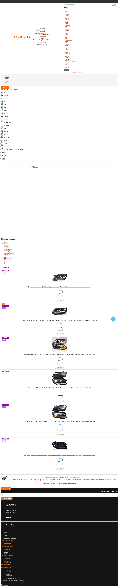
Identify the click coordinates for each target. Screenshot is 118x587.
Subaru (67, 55)
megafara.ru (43, 36)
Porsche (67, 48)
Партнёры (6, 552)
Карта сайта (6, 544)
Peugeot (67, 46)
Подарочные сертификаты (9, 550)
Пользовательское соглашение (10, 536)
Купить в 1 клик (60, 285)
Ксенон (67, 63)
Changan (67, 15)
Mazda (67, 38)
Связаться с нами (7, 543)
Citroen (67, 19)
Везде (67, 10)
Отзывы (7, 81)
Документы (6, 553)
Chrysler (67, 18)
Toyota (67, 59)
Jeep (67, 31)
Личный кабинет (7, 558)
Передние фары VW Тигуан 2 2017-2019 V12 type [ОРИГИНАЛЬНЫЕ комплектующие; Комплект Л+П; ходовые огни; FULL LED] (59, 387)
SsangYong (68, 53)
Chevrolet (6, 97)
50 (4, 262)
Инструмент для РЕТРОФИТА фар (72, 61)
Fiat (67, 22)
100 (4, 265)
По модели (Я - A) (7, 255)
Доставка (6, 532)
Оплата (5, 534)
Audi (67, 11)
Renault (67, 50)
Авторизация (114, 5)
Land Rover (6, 118)
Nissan (67, 44)
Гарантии (7, 75)
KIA (66, 33)
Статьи (6, 82)
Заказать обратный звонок (39, 33)
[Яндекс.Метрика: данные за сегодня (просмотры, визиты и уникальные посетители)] (4, 585)
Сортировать (4, 242)
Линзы (67, 64)
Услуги (67, 67)
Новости (7, 78)
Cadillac (67, 14)
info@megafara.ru (43, 34)
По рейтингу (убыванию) (8, 251)
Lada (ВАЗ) (68, 34)
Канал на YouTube (43, 39)
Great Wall (68, 25)
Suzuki (67, 56)
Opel (67, 45)
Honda (67, 27)
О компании (4, 155)
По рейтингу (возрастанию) (9, 253)
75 (4, 263)
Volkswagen (68, 60)
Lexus (67, 37)
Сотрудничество (8, 8)
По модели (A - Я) (7, 254)
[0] (49, 36)
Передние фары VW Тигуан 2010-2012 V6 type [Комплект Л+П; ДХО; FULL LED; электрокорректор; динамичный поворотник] (59, 287)
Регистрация (114, 4)
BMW (67, 12)
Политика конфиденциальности (10, 538)
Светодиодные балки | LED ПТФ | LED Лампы (74, 65)
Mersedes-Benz (69, 40)
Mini (67, 41)
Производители (7, 549)
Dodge (67, 21)
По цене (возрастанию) (8, 249)
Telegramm (43, 42)
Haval (67, 26)
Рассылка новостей (7, 562)
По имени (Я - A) (7, 247)
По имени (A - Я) (7, 246)
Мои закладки (6, 561)
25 (6, 267)
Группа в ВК (43, 38)
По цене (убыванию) (7, 250)
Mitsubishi (68, 42)
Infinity (67, 30)
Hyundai (67, 29)
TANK (67, 57)
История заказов (7, 559)
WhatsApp (43, 41)
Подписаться (7, 498)
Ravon (67, 49)
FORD (67, 23)
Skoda (67, 52)
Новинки (7, 77)
